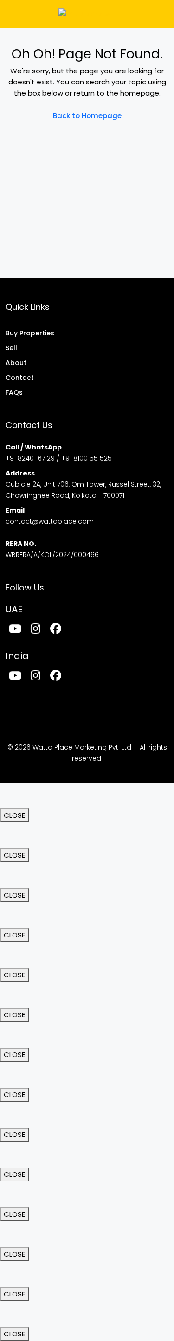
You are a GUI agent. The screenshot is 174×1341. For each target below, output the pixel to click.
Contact (20, 377)
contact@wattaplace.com (50, 521)
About (16, 362)
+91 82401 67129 (30, 458)
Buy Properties (30, 333)
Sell (11, 348)
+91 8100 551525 (86, 458)
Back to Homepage (87, 116)
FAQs (14, 392)
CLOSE (14, 815)
